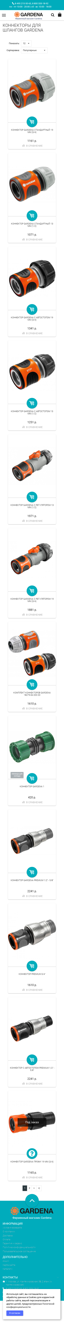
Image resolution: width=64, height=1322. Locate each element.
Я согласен (14, 1313)
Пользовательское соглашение (19, 1251)
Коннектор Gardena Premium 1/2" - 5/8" (32, 880)
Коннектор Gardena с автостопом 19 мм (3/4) (32, 318)
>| (39, 1188)
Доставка (8, 1235)
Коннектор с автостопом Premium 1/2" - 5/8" (32, 1069)
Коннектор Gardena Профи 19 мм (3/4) (32, 1161)
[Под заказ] (32, 1153)
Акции (6, 1261)
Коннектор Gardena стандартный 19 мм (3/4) (32, 131)
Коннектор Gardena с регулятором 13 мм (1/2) (32, 506)
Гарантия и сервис (12, 1243)
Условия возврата (12, 1227)
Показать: (14, 43)
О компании (9, 1231)
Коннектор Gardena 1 (32, 786)
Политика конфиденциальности (19, 1247)
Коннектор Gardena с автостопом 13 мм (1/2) (32, 412)
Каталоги (7, 1269)
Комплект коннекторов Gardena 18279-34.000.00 (32, 693)
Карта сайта (9, 1265)
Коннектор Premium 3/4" (32, 974)
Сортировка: (13, 50)
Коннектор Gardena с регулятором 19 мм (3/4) (32, 600)
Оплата (6, 1239)
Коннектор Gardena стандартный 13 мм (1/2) (32, 225)
